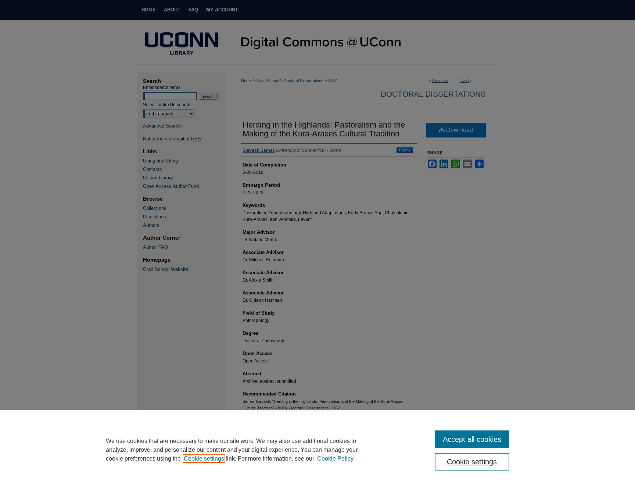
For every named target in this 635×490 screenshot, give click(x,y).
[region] (317, 449)
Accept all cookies (472, 439)
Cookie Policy (335, 458)
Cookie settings (204, 458)
